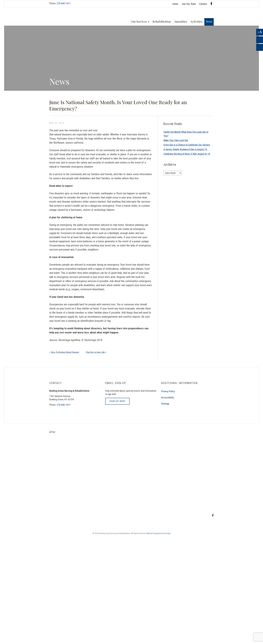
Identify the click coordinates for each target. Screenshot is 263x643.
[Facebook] (211, 3)
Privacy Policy (168, 391)
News (209, 21)
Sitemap (165, 403)
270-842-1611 (64, 3)
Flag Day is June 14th (95, 352)
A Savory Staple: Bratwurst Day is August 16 (185, 149)
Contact (203, 3)
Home (175, 3)
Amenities (180, 21)
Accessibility (167, 397)
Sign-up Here (117, 401)
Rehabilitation (162, 21)
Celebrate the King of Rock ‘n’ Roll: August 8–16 (187, 153)
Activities (196, 21)
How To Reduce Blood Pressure (65, 352)
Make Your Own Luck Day (176, 140)
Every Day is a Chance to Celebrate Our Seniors (187, 144)
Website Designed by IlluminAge (158, 533)
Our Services (139, 21)
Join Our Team (189, 3)
